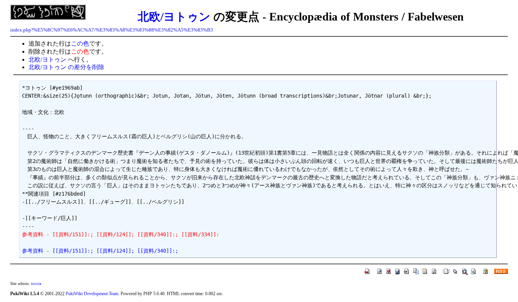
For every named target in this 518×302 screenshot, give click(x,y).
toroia (36, 283)
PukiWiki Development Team (92, 293)
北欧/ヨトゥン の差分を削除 (66, 67)
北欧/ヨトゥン (174, 16)
